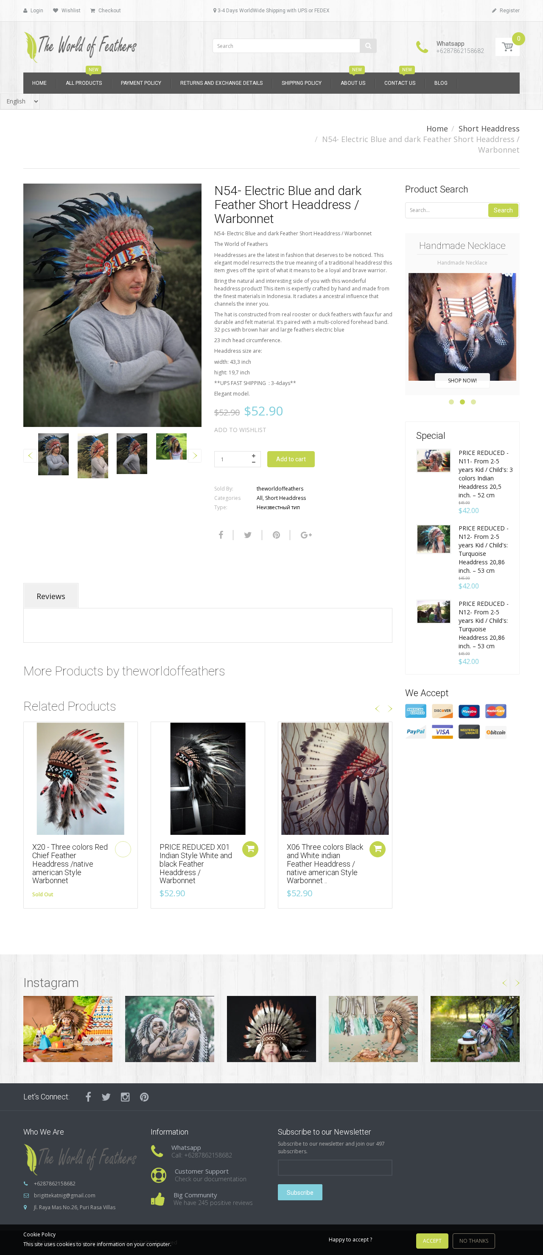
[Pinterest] (144, 1097)
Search (503, 210)
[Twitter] (247, 535)
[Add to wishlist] (30, 732)
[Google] (305, 535)
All (260, 498)
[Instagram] (125, 1097)
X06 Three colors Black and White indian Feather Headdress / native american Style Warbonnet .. (325, 863)
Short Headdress (489, 128)
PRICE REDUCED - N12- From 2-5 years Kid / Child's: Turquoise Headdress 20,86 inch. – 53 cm (484, 549)
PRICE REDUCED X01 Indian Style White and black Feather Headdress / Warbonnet (196, 863)
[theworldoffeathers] (80, 44)
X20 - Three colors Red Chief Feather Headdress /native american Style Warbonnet (70, 863)
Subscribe (300, 1192)
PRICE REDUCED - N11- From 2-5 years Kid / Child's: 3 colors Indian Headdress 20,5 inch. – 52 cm (486, 474)
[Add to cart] (250, 849)
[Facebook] (219, 535)
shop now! (462, 380)
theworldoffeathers (280, 488)
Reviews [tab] (50, 596)
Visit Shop (68, 1028)
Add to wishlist (240, 430)
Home (437, 128)
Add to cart (291, 459)
